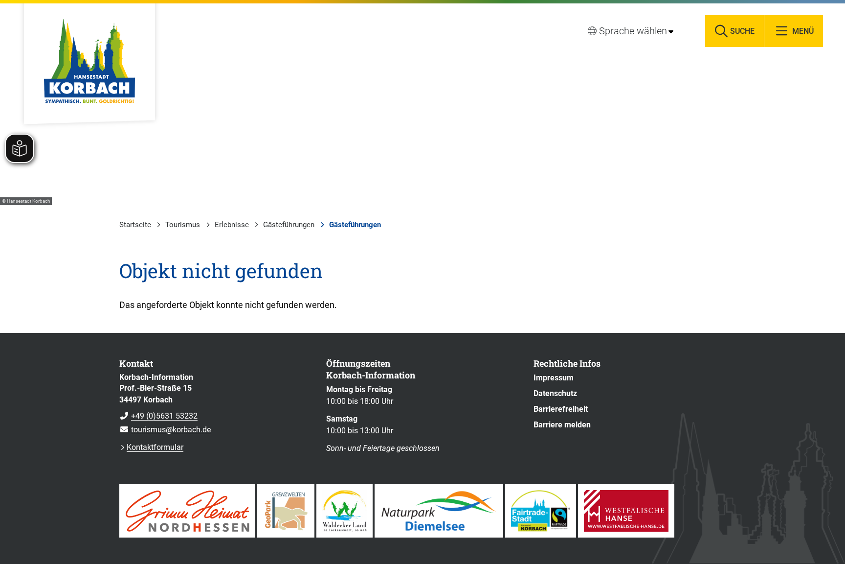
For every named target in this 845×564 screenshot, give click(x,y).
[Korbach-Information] (215, 404)
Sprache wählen (633, 31)
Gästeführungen (288, 224)
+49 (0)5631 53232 (158, 416)
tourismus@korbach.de (165, 429)
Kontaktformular (155, 447)
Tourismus (182, 224)
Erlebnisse (232, 224)
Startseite (135, 224)
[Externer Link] (187, 511)
